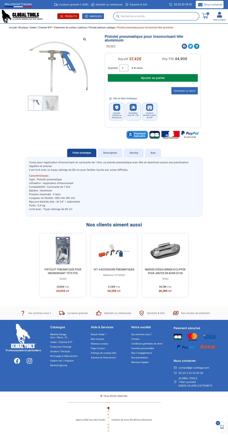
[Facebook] (17, 361)
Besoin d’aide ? (98, 334)
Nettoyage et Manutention (64, 356)
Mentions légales (140, 362)
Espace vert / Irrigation (62, 360)
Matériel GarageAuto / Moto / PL (59, 336)
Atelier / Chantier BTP (41, 27)
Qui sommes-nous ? (141, 334)
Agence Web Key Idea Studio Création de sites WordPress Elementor (114, 420)
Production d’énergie (60, 347)
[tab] (81, 153)
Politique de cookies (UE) (103, 353)
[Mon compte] (219, 15)
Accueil (13, 27)
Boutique (23, 27)
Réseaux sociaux (99, 343)
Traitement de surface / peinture (70, 27)
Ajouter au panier (153, 78)
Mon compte (220, 20)
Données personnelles (142, 348)
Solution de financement (103, 357)
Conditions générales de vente (146, 343)
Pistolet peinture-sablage (102, 27)
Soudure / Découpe (60, 351)
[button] (84, 39)
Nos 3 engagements (141, 353)
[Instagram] (29, 361)
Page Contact (98, 348)
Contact (135, 339)
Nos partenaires (139, 357)
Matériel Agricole (58, 365)
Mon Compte (97, 339)
